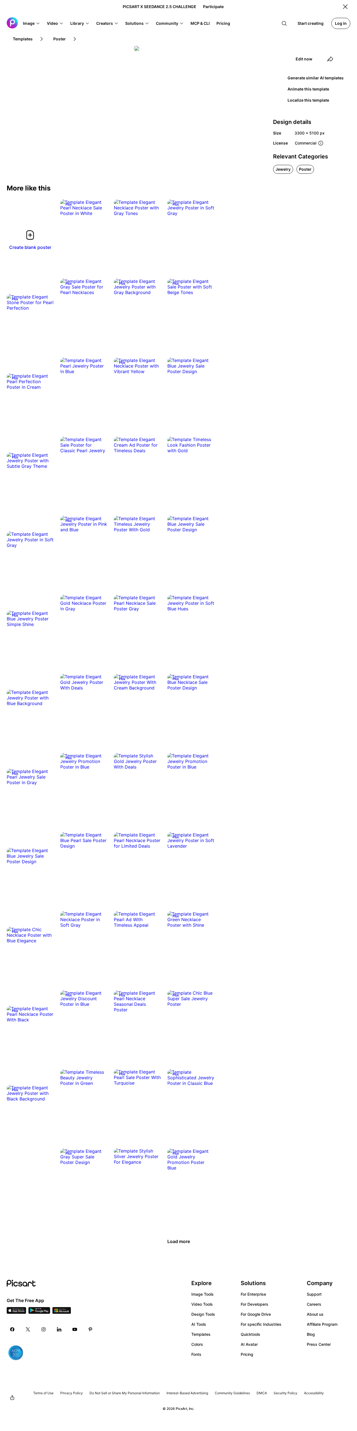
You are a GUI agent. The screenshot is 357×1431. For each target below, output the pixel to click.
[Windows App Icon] (61, 1312)
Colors (197, 1344)
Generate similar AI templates (316, 77)
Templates (201, 1334)
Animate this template (308, 89)
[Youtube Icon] (74, 1329)
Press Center (319, 1344)
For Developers (254, 1304)
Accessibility (314, 1393)
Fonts (196, 1354)
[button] (32, 23)
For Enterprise (253, 1294)
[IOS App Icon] (16, 1312)
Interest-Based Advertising (187, 1393)
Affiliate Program (322, 1324)
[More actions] (99, 208)
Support (314, 1294)
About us (315, 1314)
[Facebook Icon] (12, 1329)
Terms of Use (43, 1393)
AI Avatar (249, 1344)
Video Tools (202, 1304)
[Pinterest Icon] (90, 1329)
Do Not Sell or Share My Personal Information (125, 1393)
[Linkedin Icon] (59, 1329)
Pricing (247, 1354)
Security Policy (285, 1393)
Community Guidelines (232, 1393)
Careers (314, 1304)
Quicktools (250, 1334)
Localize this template (308, 100)
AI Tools (198, 1324)
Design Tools (203, 1314)
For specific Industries (261, 1324)
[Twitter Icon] (27, 1329)
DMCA (262, 1393)
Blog (311, 1334)
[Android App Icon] (39, 1312)
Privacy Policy (71, 1393)
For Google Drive (256, 1314)
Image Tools (202, 1294)
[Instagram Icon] (43, 1329)
